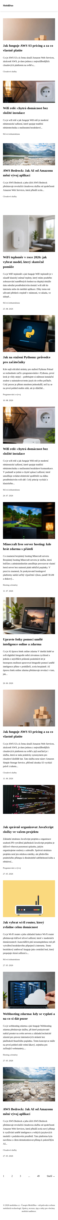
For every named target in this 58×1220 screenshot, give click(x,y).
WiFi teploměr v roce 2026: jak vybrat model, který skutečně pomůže (25, 262)
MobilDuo (8, 5)
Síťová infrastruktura (11, 134)
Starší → (51, 1176)
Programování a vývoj (12, 395)
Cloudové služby (10, 72)
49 (38, 1176)
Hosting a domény (10, 585)
